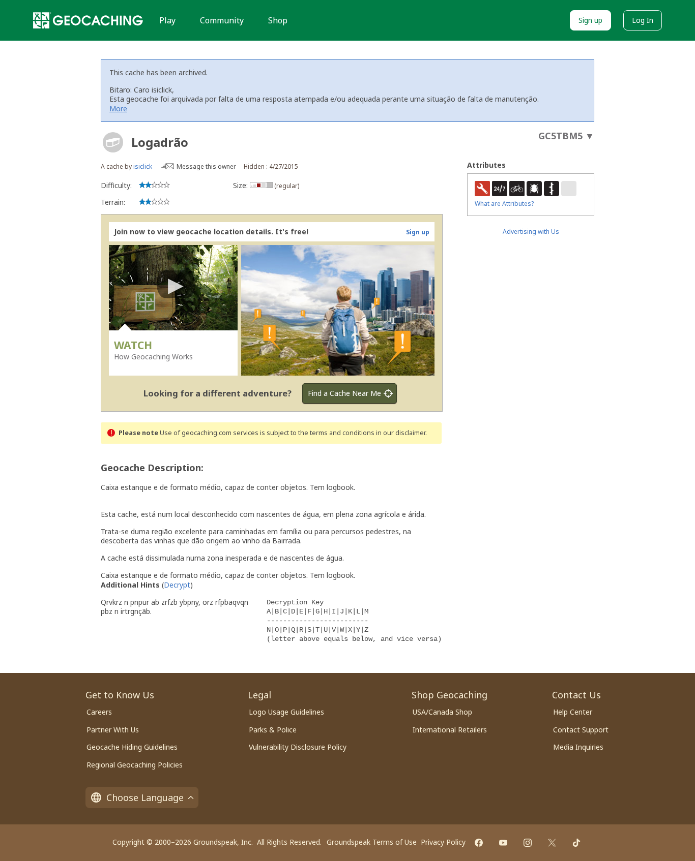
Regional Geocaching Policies (134, 765)
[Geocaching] (88, 20)
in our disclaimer (400, 432)
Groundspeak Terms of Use (372, 842)
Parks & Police (273, 729)
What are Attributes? (504, 203)
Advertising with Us (531, 231)
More (118, 108)
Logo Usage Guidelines (286, 712)
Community (222, 20)
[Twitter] (552, 843)
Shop (277, 20)
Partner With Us (112, 729)
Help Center (572, 712)
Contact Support (581, 729)
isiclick (142, 166)
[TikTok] (576, 843)
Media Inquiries (578, 747)
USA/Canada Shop (442, 712)
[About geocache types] (113, 142)
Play (167, 20)
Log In (642, 20)
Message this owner (206, 166)
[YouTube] (503, 843)
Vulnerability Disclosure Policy (297, 747)
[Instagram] (528, 843)
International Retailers (450, 729)
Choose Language (145, 797)
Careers (99, 712)
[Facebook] (479, 843)
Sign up (590, 20)
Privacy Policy (443, 842)
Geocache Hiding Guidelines (132, 747)
